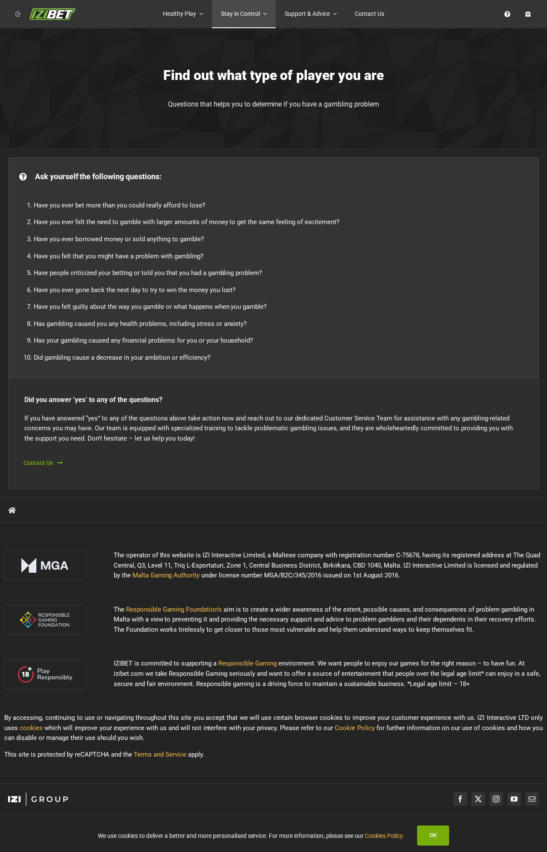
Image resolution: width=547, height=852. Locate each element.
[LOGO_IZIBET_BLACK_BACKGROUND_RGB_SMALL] (52, 11)
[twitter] (478, 799)
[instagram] (496, 799)
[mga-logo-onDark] (44, 553)
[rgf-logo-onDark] (44, 608)
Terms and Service (160, 754)
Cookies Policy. (384, 835)
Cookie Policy (354, 728)
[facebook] (460, 799)
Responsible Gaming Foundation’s (174, 609)
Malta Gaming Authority (166, 575)
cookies (31, 728)
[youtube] (514, 799)
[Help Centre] (505, 14)
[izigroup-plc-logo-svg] (38, 795)
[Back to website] (16, 14)
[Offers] (526, 14)
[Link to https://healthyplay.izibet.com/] (12, 510)
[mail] (532, 799)
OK (433, 835)
